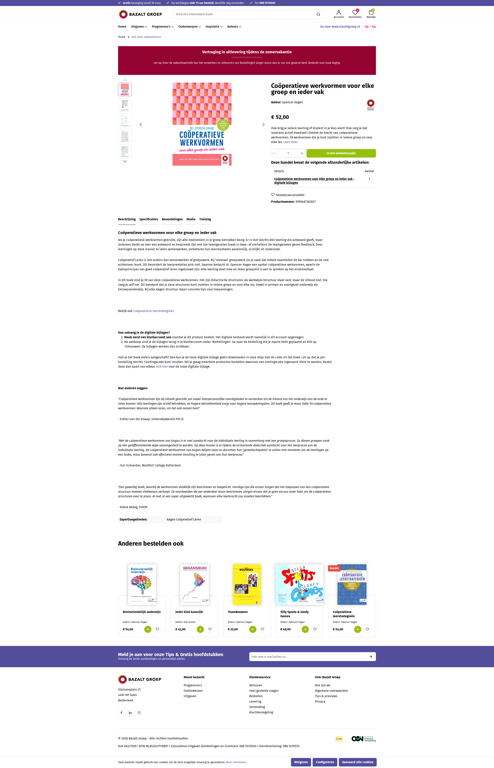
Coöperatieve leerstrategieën (153, 311)
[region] (192, 124)
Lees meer (290, 142)
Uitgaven (190, 696)
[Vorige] (141, 124)
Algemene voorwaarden (331, 691)
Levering (255, 701)
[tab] (127, 219)
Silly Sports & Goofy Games (294, 614)
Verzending (257, 707)
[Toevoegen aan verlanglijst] (157, 629)
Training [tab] (205, 219)
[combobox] (243, 14)
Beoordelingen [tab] (172, 219)
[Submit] (370, 656)
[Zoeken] (318, 14)
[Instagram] (139, 712)
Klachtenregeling (261, 712)
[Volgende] (263, 124)
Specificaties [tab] (149, 219)
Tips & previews (326, 696)
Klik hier (162, 366)
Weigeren (301, 762)
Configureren (325, 762)
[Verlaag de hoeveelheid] (274, 153)
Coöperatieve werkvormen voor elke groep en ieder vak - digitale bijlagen (314, 181)
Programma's (193, 685)
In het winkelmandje (341, 153)
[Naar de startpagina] (140, 14)
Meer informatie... (237, 762)
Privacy (320, 701)
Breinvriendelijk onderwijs (142, 612)
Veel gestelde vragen (263, 691)
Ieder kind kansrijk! (189, 612)
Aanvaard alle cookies (357, 762)
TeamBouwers (238, 612)
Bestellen (256, 696)
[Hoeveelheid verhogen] (302, 153)
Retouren (255, 685)
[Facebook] (121, 712)
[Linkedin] (130, 712)
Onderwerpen (193, 691)
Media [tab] (191, 219)
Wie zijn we (322, 685)
